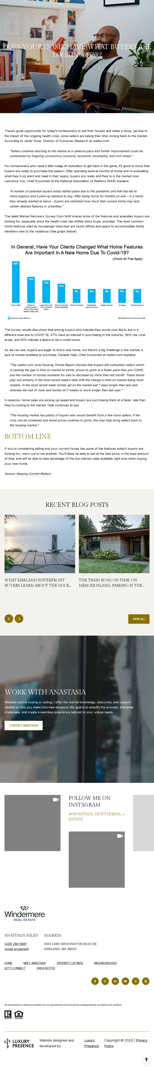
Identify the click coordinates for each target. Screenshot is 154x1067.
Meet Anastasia (34, 963)
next (19, 618)
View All (139, 619)
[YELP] (135, 981)
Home (8, 963)
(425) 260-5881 (16, 944)
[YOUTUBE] (125, 981)
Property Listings (70, 963)
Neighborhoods (105, 963)
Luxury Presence (91, 1043)
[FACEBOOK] (95, 981)
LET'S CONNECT (15, 968)
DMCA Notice (46, 968)
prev (9, 618)
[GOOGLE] (145, 981)
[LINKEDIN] (115, 981)
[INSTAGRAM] (105, 981)
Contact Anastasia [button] (23, 725)
